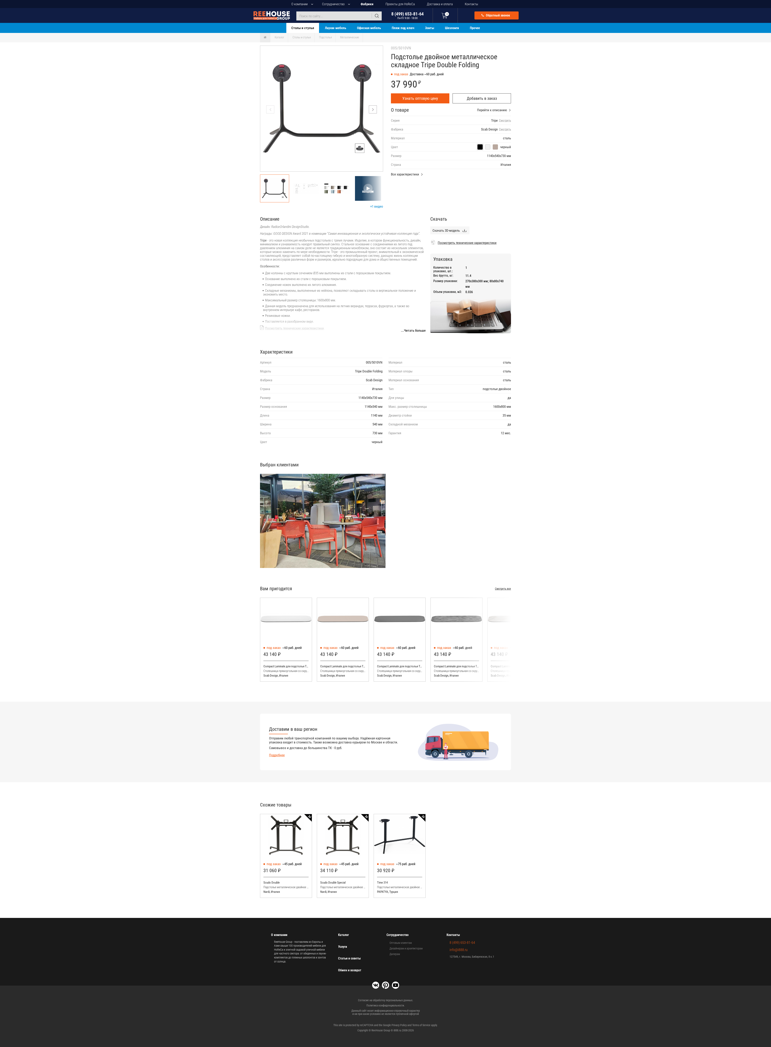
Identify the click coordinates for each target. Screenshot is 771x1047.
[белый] (487, 147)
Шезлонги (452, 28)
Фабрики (367, 4)
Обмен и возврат (349, 970)
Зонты (429, 28)
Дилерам (395, 954)
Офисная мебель (369, 28)
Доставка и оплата (440, 4)
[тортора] (495, 147)
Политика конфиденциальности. (385, 1005)
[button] (373, 109)
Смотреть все (503, 588)
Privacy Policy (399, 1025)
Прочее (475, 28)
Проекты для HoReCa (400, 4)
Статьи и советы (349, 958)
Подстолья (325, 37)
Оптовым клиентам (401, 942)
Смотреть (505, 120)
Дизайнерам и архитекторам (406, 948)
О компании (299, 4)
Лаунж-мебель (335, 28)
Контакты (471, 4)
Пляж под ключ (403, 28)
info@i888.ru (459, 950)
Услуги (342, 947)
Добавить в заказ (482, 98)
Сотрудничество (333, 4)
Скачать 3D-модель (446, 230)
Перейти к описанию (492, 110)
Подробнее (277, 755)
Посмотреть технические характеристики (294, 328)
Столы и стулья (302, 28)
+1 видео (376, 206)
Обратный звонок (497, 15)
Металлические (349, 37)
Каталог (279, 37)
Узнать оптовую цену (420, 98)
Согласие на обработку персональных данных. (385, 1000)
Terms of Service (421, 1025)
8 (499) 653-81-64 (407, 15)
